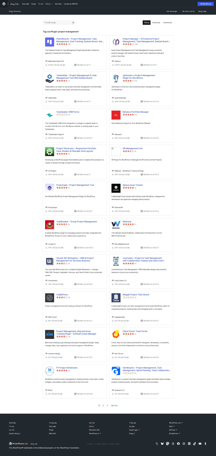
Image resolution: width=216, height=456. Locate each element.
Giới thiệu (12, 423)
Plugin (51, 430)
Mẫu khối (52, 433)
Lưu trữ (11, 430)
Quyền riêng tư (14, 433)
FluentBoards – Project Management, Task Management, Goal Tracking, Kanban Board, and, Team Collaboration (79, 40)
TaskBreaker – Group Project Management (76, 221)
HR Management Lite (133, 148)
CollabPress (62, 294)
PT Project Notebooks (67, 368)
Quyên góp (134, 430)
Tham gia (132, 423)
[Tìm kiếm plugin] (73, 22)
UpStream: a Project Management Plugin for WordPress (139, 76)
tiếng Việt (33, 444)
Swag (132, 433)
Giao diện (52, 426)
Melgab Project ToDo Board (136, 294)
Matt (171, 426)
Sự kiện (132, 426)
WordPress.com (176, 423)
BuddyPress (174, 433)
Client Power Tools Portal (135, 331)
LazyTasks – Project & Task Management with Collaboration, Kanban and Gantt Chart (143, 259)
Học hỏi (92, 423)
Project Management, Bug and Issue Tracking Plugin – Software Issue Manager (76, 332)
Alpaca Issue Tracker (133, 185)
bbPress (173, 430)
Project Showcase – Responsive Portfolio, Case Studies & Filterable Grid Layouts (76, 149)
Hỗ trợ (91, 426)
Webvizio (127, 221)
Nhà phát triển (94, 430)
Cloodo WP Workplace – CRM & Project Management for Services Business (75, 259)
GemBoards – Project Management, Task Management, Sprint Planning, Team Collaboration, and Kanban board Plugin (147, 369)
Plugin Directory (15, 11)
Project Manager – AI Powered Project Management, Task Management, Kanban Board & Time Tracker (146, 40)
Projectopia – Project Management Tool (75, 185)
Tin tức (11, 426)
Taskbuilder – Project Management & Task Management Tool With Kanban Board (76, 76)
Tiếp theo (114, 405)
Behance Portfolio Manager (136, 112)
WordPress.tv (95, 433)
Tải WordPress (206, 4)
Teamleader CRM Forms (67, 112)
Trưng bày (53, 423)
